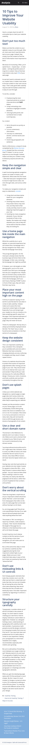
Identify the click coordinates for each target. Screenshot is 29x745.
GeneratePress (22, 742)
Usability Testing (10, 696)
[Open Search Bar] (18, 2)
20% (18, 73)
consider (18, 191)
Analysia (6, 2)
